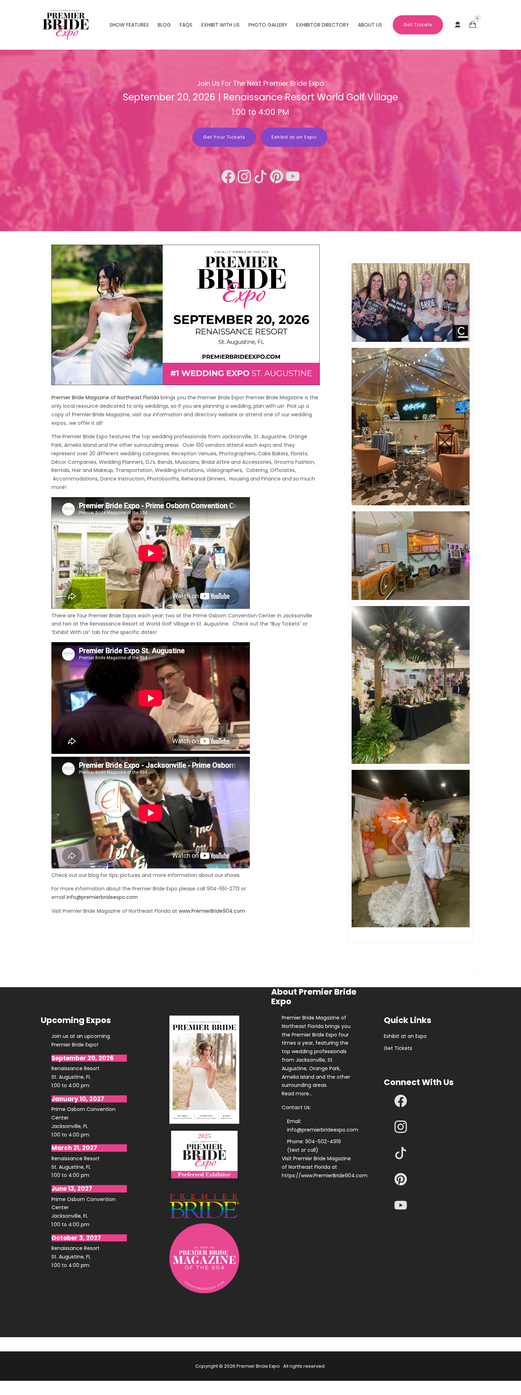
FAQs (186, 24)
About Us (370, 24)
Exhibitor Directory (322, 24)
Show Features (129, 24)
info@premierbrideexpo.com (102, 897)
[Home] (65, 25)
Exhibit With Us (220, 24)
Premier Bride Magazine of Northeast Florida (105, 397)
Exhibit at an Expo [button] (294, 137)
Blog (164, 24)
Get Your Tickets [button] (224, 137)
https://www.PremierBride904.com (317, 1175)
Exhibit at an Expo (405, 1036)
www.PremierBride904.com (212, 911)
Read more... (297, 1093)
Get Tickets (417, 24)
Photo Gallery (267, 24)
